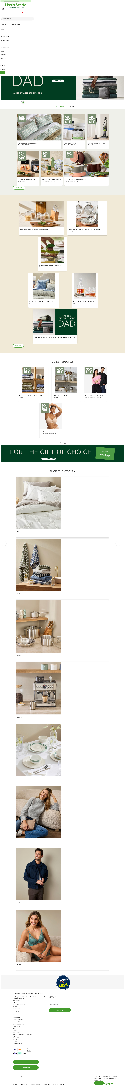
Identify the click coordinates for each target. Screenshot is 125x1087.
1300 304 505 (62, 1084)
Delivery (15, 1030)
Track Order (23, 1)
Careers (15, 1006)
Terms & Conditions (18, 1019)
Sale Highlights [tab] (60, 106)
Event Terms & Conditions (19, 1010)
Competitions (16, 1008)
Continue (98, 1083)
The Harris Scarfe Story (19, 998)
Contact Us (28, 1)
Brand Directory (17, 1017)
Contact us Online (26, 1062)
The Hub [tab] (71, 106)
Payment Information (18, 1036)
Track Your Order (17, 1040)
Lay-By (15, 1041)
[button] (7, 543)
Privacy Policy (16, 1021)
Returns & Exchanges (18, 1038)
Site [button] (14, 1014)
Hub (14, 1002)
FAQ (14, 1028)
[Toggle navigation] (3, 9)
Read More (18, 346)
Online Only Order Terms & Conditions (22, 1034)
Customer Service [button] (18, 1024)
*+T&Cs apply (62, 443)
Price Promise (16, 1000)
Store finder (26, 1067)
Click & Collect (16, 1032)
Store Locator (16, 1026)
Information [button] (16, 996)
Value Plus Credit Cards (19, 1004)
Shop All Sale (18, 188)
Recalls (54, 1084)
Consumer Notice (17, 1043)
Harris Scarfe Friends (18, 1012)
